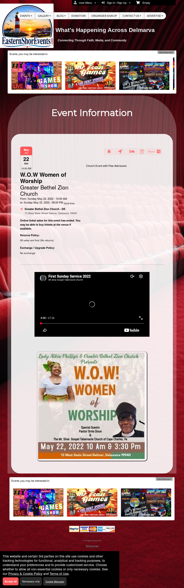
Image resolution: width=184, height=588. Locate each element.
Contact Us (131, 15)
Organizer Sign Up (104, 15)
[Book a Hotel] (131, 151)
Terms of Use (92, 545)
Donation (79, 15)
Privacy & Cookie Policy (25, 573)
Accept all (10, 581)
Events (25, 15)
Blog (60, 15)
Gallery (43, 15)
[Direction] (120, 151)
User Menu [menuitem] (85, 2)
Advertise (154, 15)
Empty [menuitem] (145, 2)
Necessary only (31, 581)
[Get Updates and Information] (109, 151)
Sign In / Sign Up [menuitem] (116, 2)
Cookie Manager (54, 581)
